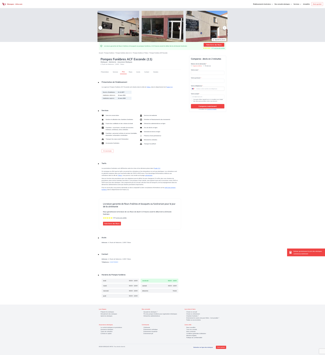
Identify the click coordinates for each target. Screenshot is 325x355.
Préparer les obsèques (107, 312)
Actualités (306, 4)
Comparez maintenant (208, 106)
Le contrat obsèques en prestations (111, 327)
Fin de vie (208, 66)
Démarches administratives (151, 316)
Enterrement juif (148, 333)
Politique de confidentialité (194, 337)
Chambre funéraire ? (192, 316)
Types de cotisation (106, 331)
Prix (123, 72)
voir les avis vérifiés (219, 48)
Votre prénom (196, 78)
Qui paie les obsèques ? (150, 312)
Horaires (155, 72)
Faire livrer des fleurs (214, 45)
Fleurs (130, 72)
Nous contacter (191, 331)
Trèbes (148, 87)
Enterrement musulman (150, 331)
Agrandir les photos (219, 39)
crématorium (148, 175)
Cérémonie (146, 327)
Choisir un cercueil (191, 312)
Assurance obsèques (107, 329)
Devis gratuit (317, 4)
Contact (146, 72)
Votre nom (195, 70)
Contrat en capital (106, 333)
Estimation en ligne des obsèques (203, 347)
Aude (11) (170, 87)
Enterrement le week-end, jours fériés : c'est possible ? (202, 318)
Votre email (195, 94)
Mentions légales (191, 335)
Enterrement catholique (150, 329)
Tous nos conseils (191, 329)
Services (115, 72)
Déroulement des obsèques (109, 314)
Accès (138, 72)
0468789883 (114, 262)
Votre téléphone (197, 86)
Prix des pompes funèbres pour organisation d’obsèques (160, 314)
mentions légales (211, 109)
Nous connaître (190, 327)
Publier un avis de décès (193, 320)
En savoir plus (107, 151)
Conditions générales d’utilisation (196, 333)
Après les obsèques (106, 316)
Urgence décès (197, 66)
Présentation (105, 72)
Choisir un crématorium (193, 314)
